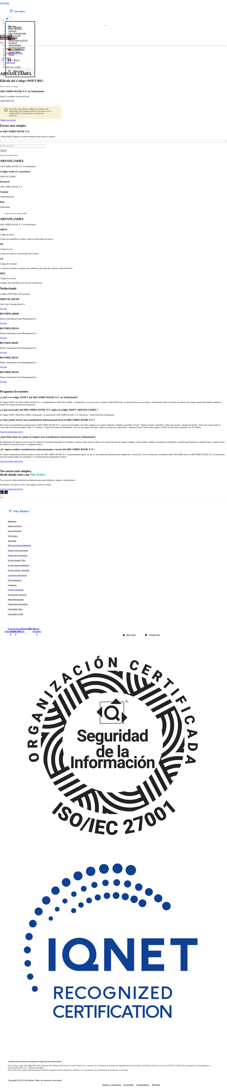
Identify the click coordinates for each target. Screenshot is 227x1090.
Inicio (7, 48)
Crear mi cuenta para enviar (11, 432)
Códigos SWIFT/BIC (14, 53)
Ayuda (11, 55)
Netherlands (10, 62)
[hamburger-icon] (10, 16)
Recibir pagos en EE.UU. (18, 41)
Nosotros (13, 43)
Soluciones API (14, 36)
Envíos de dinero (15, 29)
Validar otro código (8, 120)
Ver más (3, 309)
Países (7, 58)
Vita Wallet (4, 3)
